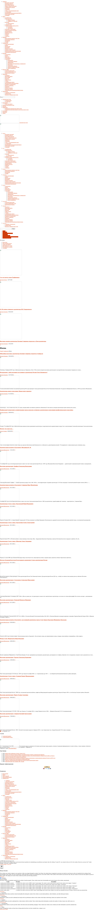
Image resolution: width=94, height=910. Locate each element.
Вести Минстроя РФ (9, 5)
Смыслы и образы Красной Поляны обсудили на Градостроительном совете (21, 760)
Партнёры (5, 112)
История (4, 53)
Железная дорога (8, 76)
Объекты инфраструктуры (13, 67)
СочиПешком (8, 11)
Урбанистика (8, 93)
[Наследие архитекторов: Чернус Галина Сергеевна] (9, 710)
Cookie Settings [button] (3, 864)
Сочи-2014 (7, 59)
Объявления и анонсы (10, 7)
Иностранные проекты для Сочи (12, 38)
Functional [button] (2, 891)
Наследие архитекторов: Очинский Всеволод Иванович (15, 600)
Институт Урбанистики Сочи (11, 94)
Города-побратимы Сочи (10, 71)
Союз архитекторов (9, 44)
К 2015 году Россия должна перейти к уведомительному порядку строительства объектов (24, 754)
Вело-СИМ (7, 77)
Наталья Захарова (4, 311)
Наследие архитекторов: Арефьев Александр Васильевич (16, 466)
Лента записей (6, 776)
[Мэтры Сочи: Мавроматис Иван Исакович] (9, 653)
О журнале (5, 110)
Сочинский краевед (7, 736)
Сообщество (5, 43)
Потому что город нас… (6, 428)
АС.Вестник (7, 101)
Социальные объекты (12, 66)
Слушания (10, 26)
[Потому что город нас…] (9, 443)
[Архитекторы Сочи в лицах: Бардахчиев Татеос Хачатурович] (9, 537)
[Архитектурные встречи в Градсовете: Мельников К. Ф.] (3, 462)
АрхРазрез (7, 9)
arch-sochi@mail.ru (12, 748)
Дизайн (6, 41)
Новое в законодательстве (10, 6)
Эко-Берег (7, 15)
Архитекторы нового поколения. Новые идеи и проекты (15, 391)
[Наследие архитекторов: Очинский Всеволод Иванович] (9, 615)
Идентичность (11, 23)
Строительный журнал (8, 737)
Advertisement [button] (3, 902)
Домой (1, 351)
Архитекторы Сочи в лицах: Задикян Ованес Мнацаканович (17, 676)
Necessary (4, 878)
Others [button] (1, 905)
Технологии (5, 91)
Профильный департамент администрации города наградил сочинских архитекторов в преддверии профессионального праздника (36, 410)
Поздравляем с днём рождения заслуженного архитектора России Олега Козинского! (23, 372)
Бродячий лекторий (9, 2)
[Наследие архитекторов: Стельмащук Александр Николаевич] (9, 595)
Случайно (5, 248)
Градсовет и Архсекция (10, 29)
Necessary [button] (2, 876)
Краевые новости (9, 3)
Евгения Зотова (3, 279)
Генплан (4, 106)
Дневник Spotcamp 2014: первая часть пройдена (15, 756)
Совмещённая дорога (9, 82)
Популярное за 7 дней (7, 245)
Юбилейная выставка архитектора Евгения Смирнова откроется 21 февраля (21, 353)
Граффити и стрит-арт (12, 21)
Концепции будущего (10, 72)
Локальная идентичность (10, 52)
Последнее (5, 242)
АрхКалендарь (8, 100)
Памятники (5, 107)
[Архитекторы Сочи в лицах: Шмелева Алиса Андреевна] (9, 556)
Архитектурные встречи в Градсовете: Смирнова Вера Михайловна (19, 485)
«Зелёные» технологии (10, 92)
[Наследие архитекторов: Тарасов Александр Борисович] (9, 672)
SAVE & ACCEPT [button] (4, 909)
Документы (10, 28)
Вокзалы (7, 78)
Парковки (7, 86)
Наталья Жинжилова (4, 450)
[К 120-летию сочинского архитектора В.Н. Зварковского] (11, 306)
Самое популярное (7, 244)
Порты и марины (9, 87)
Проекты (4, 37)
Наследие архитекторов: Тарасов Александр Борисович (15, 657)
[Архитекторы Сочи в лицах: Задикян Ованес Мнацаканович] (9, 691)
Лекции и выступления (10, 49)
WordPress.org (6, 778)
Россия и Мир (6, 69)
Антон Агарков (3, 431)
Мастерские (7, 46)
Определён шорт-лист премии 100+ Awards (14, 761)
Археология (7, 54)
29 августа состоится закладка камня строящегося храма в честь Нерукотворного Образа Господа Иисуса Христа (29, 755)
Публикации (8, 58)
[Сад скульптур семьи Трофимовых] (11, 274)
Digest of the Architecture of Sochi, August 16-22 (15, 753)
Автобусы (7, 75)
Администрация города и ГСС (11, 25)
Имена (6, 45)
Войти (4, 774)
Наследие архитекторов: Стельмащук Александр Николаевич (17, 580)
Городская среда (8, 18)
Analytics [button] (2, 898)
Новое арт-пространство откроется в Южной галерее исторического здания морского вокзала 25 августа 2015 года (30, 758)
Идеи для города (8, 104)
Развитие (7, 33)
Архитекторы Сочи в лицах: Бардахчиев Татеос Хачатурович (17, 522)
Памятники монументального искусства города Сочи (17, 109)
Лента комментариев (7, 777)
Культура (7, 22)
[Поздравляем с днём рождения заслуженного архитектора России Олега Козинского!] (9, 387)
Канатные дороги (9, 89)
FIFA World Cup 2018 (9, 14)
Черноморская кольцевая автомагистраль (14, 90)
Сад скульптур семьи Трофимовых (10, 277)
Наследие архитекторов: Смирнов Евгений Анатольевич (16, 713)
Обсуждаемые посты (7, 243)
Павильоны (10, 64)
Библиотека (5, 102)
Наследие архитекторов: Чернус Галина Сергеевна (14, 695)
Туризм (6, 34)
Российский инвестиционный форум (13, 13)
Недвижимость (8, 31)
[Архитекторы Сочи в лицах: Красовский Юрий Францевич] (9, 518)
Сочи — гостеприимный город (12, 10)
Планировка (10, 60)
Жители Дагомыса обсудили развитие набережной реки (17, 759)
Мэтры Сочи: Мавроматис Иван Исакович (12, 638)
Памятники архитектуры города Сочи (13, 108)
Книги (6, 55)
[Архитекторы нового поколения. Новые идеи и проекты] (9, 406)
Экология (7, 36)
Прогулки (7, 56)
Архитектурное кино (9, 70)
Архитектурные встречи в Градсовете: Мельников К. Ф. (15, 447)
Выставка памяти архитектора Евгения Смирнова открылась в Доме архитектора (23, 341)
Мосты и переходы (9, 85)
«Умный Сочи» (8, 24)
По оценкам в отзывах (7, 246)
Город (4, 16)
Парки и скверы (11, 20)
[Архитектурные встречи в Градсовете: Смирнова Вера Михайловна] (9, 500)
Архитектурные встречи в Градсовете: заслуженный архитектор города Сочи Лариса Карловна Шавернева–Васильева (33, 620)
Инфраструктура (8, 32)
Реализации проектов (10, 39)
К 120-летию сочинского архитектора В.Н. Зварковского (16, 309)
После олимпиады (12, 68)
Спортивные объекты (12, 61)
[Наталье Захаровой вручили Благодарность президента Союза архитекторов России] (9, 575)
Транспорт (5, 74)
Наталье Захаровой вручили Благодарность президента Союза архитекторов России (23, 560)
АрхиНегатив (8, 17)
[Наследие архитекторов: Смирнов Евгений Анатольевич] (9, 728)
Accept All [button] (9, 864)
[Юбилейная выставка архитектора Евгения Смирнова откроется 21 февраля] (9, 368)
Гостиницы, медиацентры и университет (17, 63)
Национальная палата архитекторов (13, 51)
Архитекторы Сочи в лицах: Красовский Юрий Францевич (16, 503)
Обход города (8, 79)
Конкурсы (7, 8)
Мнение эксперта (9, 48)
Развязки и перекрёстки (10, 84)
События (4, 1)
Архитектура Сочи (7, 99)
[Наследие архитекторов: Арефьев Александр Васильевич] (9, 481)
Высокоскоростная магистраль (11, 83)
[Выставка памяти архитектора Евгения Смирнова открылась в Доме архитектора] (11, 338)
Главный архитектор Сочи (8, 105)
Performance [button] (2, 895)
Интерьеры (7, 40)
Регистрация (5, 773)
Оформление (10, 62)
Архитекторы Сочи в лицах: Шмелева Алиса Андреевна (15, 541)
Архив (4, 113)
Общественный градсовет (10, 30)
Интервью (7, 47)
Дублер (6, 81)
